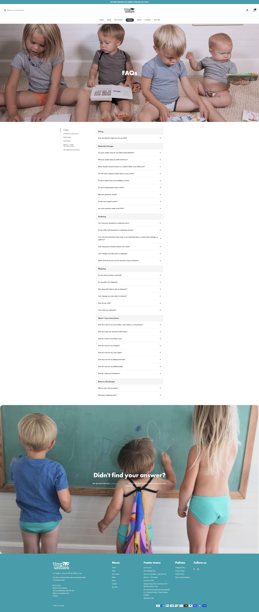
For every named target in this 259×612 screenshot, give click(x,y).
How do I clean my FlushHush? (109, 373)
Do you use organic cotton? (108, 201)
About (139, 20)
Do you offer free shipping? (108, 282)
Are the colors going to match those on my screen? (116, 173)
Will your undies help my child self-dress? (113, 159)
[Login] (248, 10)
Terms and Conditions (182, 577)
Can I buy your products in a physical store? (113, 223)
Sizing (65, 130)
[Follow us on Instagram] (199, 569)
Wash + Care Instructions (68, 145)
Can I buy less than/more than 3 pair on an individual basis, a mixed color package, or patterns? (128, 238)
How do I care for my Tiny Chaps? (110, 352)
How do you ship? (104, 303)
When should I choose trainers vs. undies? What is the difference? (121, 166)
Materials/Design (70, 134)
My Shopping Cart (150, 571)
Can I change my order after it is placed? (112, 296)
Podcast (55, 596)
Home (101, 20)
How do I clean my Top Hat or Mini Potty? (112, 332)
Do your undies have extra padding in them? (113, 180)
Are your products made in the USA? (111, 208)
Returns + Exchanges (151, 577)
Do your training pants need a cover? (111, 187)
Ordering (67, 137)
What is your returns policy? (108, 388)
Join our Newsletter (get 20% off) (63, 590)
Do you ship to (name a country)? (110, 275)
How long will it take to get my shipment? (112, 289)
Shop (109, 20)
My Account (57, 585)
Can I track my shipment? (107, 310)
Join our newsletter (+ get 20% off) (155, 574)
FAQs (130, 20)
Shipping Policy (180, 567)
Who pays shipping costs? (107, 395)
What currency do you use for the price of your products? (118, 260)
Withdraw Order (149, 598)
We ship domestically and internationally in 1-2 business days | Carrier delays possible (157, 592)
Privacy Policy (180, 571)
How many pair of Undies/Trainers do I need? (114, 246)
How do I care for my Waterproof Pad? (111, 359)
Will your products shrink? (107, 194)
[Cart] (254, 10)
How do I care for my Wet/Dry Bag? (110, 366)
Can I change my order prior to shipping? (112, 253)
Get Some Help (149, 580)
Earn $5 (157, 20)
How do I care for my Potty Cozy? (110, 338)
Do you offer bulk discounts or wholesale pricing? (115, 230)
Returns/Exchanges (71, 150)
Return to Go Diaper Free (61, 593)
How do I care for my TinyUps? (109, 345)
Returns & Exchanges (60, 588)
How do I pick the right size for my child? (112, 138)
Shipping (67, 141)
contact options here (119, 483)
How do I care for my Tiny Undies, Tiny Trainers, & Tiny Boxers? (120, 325)
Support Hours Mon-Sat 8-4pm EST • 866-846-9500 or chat (156, 585)
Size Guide (118, 20)
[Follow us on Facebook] (195, 569)
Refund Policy (179, 574)
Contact (148, 20)
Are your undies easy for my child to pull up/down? (116, 153)
